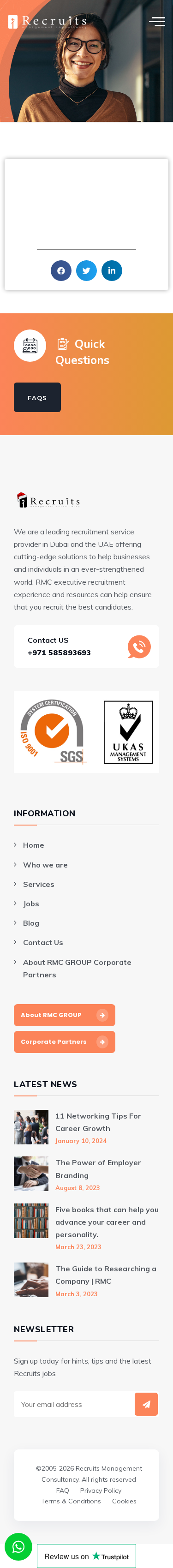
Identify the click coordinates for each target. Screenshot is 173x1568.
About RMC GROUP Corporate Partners (77, 968)
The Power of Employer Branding (98, 1168)
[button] (61, 270)
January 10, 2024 (81, 1140)
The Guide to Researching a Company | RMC (105, 1275)
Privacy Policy (100, 1490)
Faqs (37, 397)
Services (38, 884)
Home (33, 845)
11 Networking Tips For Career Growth (98, 1122)
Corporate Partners (54, 1041)
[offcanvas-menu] (157, 21)
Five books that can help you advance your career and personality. (107, 1222)
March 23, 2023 (78, 1247)
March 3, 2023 (76, 1294)
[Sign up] (146, 1404)
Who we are (45, 864)
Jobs (31, 903)
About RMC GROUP (51, 1015)
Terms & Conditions (71, 1501)
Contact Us (43, 942)
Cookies (124, 1501)
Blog (31, 923)
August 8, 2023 (77, 1187)
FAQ (62, 1490)
